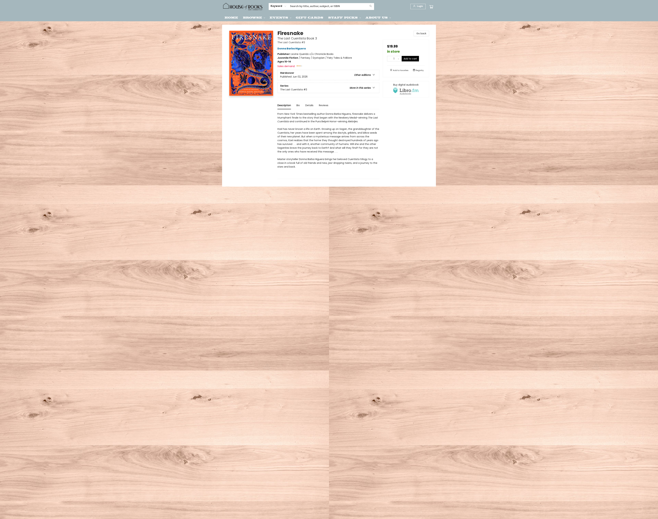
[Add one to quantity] (398, 59)
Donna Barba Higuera (291, 48)
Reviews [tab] (323, 105)
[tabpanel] (328, 145)
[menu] (329, 17)
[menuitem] (231, 17)
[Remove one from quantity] (389, 59)
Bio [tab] (298, 105)
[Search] (370, 6)
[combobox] (278, 6)
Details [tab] (309, 105)
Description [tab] (284, 105)
